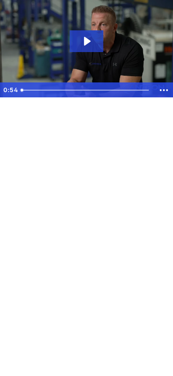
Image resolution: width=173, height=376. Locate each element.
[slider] (86, 90)
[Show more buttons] (164, 90)
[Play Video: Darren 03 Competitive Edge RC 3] (86, 41)
